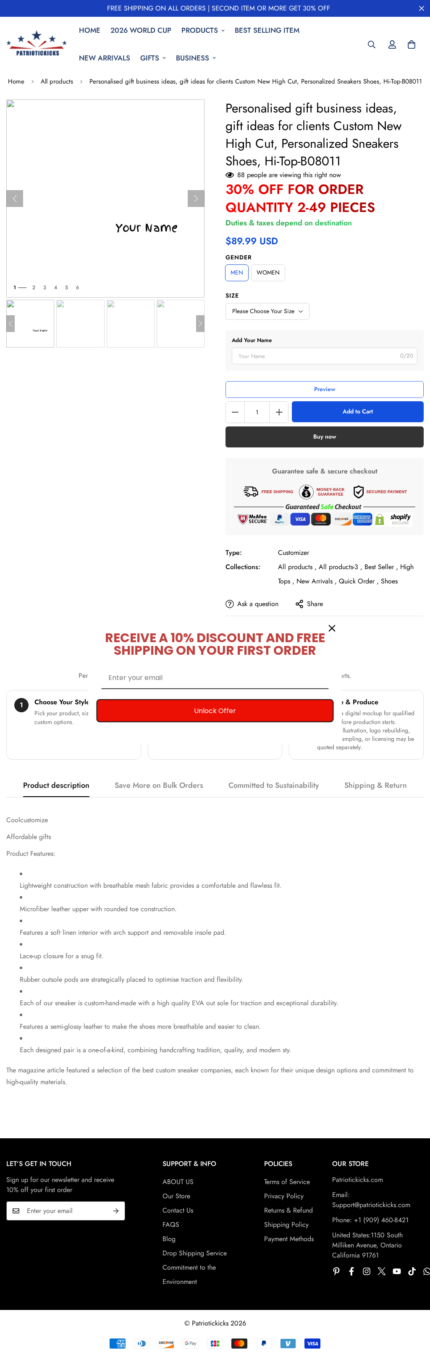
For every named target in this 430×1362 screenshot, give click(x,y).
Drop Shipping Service (195, 1253)
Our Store (176, 1196)
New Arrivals (104, 58)
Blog (169, 1239)
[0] (411, 44)
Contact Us (178, 1210)
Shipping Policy (286, 1224)
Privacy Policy (284, 1196)
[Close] (332, 628)
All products (57, 81)
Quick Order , (359, 581)
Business (192, 58)
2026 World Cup (140, 30)
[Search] (372, 44)
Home (89, 30)
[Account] (392, 44)
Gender (238, 257)
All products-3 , (340, 567)
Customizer (293, 552)
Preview (324, 389)
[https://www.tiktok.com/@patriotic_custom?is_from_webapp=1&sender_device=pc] (412, 1271)
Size (232, 295)
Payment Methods (289, 1239)
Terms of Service (287, 1182)
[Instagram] (366, 1271)
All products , (297, 567)
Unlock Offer (215, 711)
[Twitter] (382, 1271)
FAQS (171, 1224)
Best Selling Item (267, 30)
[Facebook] (351, 1271)
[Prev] (14, 198)
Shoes (389, 581)
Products (199, 30)
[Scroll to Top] (413, 1316)
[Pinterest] (336, 1271)
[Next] (196, 198)
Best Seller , (381, 567)
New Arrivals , (316, 581)
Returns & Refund (288, 1210)
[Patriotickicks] (36, 44)
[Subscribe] (116, 1211)
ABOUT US (178, 1182)
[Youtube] (397, 1271)
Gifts (149, 58)
